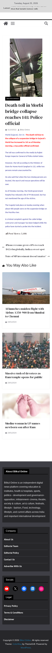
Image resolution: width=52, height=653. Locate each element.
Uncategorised (12, 98)
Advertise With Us (13, 566)
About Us (8, 539)
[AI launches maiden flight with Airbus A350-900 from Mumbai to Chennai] (26, 274)
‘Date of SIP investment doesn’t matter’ (25, 256)
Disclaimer (9, 619)
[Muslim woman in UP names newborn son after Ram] (26, 395)
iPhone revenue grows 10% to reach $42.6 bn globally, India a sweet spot (25, 247)
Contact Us (9, 560)
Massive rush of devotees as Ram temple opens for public (23, 375)
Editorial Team (11, 546)
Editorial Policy (11, 553)
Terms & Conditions (13, 613)
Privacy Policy (11, 606)
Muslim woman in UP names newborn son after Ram (22, 425)
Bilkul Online (25, 130)
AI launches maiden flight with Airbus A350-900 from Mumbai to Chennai (24, 312)
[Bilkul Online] (5, 23)
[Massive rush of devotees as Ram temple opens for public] (26, 334)
